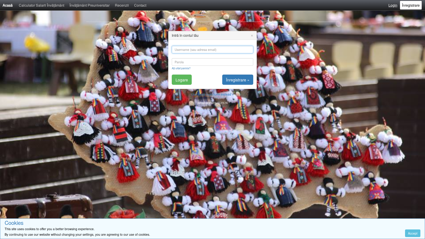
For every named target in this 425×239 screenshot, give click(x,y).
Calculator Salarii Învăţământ (41, 5)
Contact (140, 5)
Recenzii (122, 5)
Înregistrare (411, 5)
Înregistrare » (237, 80)
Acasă (8, 5)
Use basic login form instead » (212, 94)
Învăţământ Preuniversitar (90, 5)
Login (392, 5)
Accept (412, 233)
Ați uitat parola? (181, 68)
